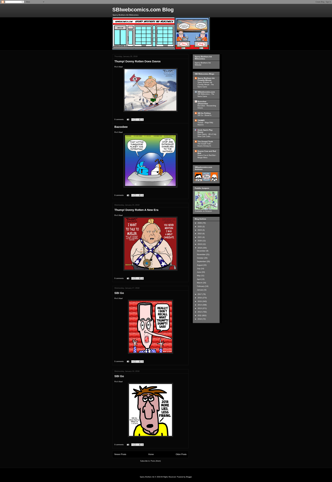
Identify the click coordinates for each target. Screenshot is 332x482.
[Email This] (132, 119)
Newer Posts (120, 454)
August (200, 265)
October (200, 258)
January (200, 290)
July (199, 269)
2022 (200, 234)
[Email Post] (128, 119)
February (201, 286)
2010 (200, 319)
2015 (200, 301)
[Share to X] (137, 119)
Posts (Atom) (156, 461)
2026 (200, 223)
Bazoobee (121, 126)
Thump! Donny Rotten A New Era (136, 210)
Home (151, 454)
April (199, 279)
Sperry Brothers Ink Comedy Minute (206, 79)
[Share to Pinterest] (142, 119)
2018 (200, 248)
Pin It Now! (118, 67)
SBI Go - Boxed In (204, 115)
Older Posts (181, 454)
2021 (200, 237)
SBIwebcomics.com (206, 92)
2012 (200, 312)
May (199, 276)
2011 (200, 315)
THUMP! (201, 120)
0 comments (119, 119)
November (201, 254)
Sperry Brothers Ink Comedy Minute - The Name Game (206, 84)
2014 (200, 305)
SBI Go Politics (204, 113)
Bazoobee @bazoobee (203, 102)
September (202, 261)
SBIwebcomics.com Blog (143, 9)
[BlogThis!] (135, 119)
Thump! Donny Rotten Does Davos (137, 61)
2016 (200, 298)
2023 (200, 230)
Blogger (189, 477)
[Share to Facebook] (140, 119)
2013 (200, 308)
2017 (200, 294)
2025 (200, 227)
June (199, 272)
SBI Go (119, 293)
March (200, 283)
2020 (200, 241)
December (201, 251)
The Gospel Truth (205, 141)
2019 (200, 244)
